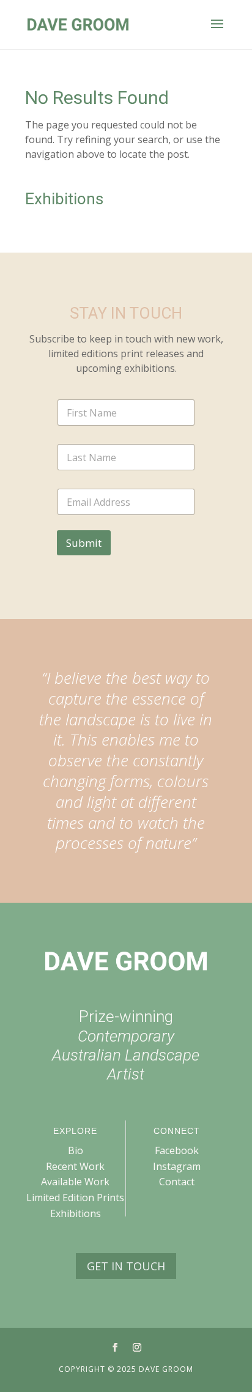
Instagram (177, 1166)
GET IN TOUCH (126, 1266)
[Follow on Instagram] (137, 1347)
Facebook (177, 1150)
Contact (177, 1181)
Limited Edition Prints (75, 1197)
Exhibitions (75, 1213)
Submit (84, 543)
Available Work (75, 1181)
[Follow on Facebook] (115, 1347)
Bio (75, 1150)
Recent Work (75, 1166)
